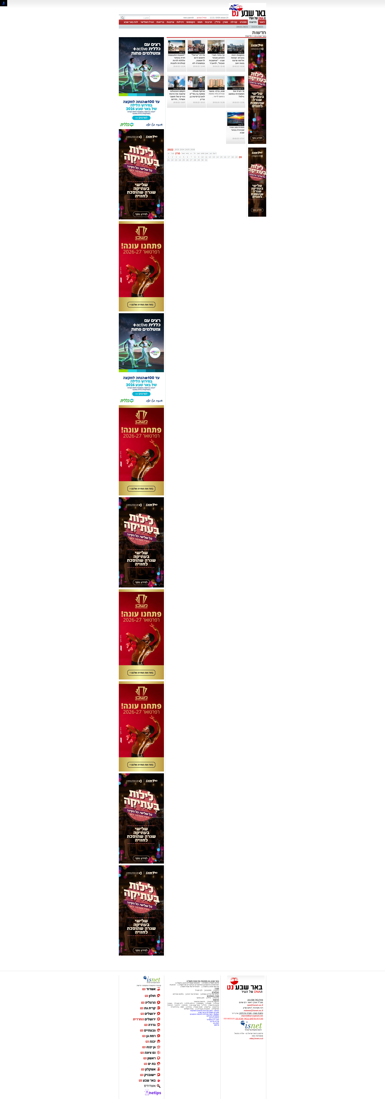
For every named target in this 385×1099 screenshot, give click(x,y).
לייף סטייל (179, 1003)
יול (195, 153)
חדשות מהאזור (242, 26)
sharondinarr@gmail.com (252, 1016)
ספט (202, 153)
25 (184, 160)
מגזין (225, 22)
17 (229, 157)
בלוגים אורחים (178, 994)
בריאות (160, 22)
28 (195, 160)
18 (232, 157)
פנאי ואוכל (198, 1007)
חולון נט (216, 1023)
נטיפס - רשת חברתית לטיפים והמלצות (204, 1011)
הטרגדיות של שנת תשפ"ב (190, 986)
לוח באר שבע (131, 22)
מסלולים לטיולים (213, 1016)
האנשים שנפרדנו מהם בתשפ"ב (188, 983)
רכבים (170, 1005)
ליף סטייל (198, 990)
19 (236, 157)
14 (217, 157)
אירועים (216, 1007)
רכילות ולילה (190, 1003)
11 (206, 157)
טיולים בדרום (214, 1018)
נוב (210, 153)
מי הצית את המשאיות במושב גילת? (236, 94)
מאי (187, 153)
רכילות (180, 22)
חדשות (253, 22)
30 (202, 160)
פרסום (216, 1025)
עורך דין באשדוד (213, 1020)
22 (172, 160)
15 (221, 157)
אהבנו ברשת (214, 1005)
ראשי (262, 22)
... (243, 99)
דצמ (214, 153)
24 (180, 160)
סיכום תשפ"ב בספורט (211, 983)
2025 (187, 150)
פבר (172, 153)
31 (206, 160)
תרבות (208, 22)
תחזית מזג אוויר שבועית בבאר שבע (236, 130)
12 (210, 157)
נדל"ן (217, 22)
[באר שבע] (247, 19)
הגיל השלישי (147, 22)
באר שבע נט (260, 36)
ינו (168, 153)
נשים (170, 1003)
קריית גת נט (214, 1021)
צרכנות (170, 22)
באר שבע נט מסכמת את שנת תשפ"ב (202, 981)
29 (199, 160)
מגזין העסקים (213, 996)
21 (169, 160)
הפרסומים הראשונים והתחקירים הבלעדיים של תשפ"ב (198, 985)
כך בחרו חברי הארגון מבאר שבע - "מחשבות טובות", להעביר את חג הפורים (217, 60)
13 (214, 157)
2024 (182, 150)
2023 (177, 150)
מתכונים (208, 990)
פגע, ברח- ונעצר (217, 91)
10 (202, 157)
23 (176, 160)
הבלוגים (215, 992)
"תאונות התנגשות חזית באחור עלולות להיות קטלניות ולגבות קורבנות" (176, 60)
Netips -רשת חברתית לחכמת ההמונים (204, 1014)
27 (191, 160)
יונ (191, 153)
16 (225, 157)
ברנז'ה (189, 1007)
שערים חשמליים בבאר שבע (208, 1012)
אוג (198, 153)
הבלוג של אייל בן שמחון (210, 994)
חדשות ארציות (257, 26)
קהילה (234, 22)
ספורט (243, 22)
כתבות (216, 990)
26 (187, 160)
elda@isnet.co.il (256, 1039)
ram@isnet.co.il (255, 1005)
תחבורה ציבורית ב (203, 1009)
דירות (178, 1005)
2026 (193, 150)
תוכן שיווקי (200, 998)
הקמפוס (190, 22)
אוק (206, 153)
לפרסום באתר (188, 18)
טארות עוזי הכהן (192, 994)
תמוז (200, 22)
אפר (183, 153)
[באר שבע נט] (246, 993)
